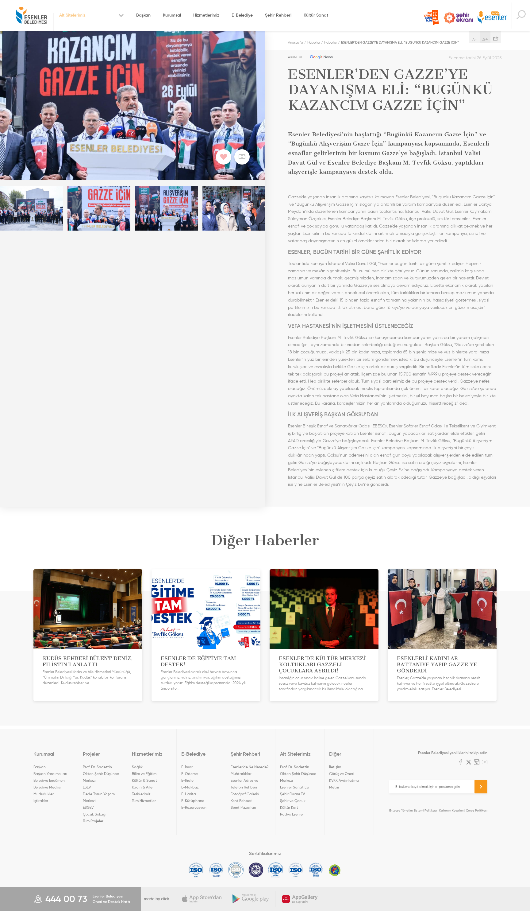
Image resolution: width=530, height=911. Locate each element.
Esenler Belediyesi (31, 15)
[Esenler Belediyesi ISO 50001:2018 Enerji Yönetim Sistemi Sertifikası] (315, 869)
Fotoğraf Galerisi (245, 794)
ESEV (87, 787)
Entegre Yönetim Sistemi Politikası (413, 810)
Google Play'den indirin (250, 899)
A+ (485, 39)
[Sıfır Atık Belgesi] (335, 869)
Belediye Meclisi (47, 787)
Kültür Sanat (316, 15)
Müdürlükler (43, 794)
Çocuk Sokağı (94, 814)
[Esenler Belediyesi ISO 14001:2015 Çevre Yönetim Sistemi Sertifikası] (216, 869)
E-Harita (188, 794)
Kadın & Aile (142, 787)
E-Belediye (242, 15)
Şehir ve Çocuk (292, 800)
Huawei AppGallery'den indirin (300, 899)
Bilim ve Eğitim (144, 773)
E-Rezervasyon (193, 807)
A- (474, 39)
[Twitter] (468, 762)
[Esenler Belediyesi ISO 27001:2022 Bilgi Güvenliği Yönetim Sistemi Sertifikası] (236, 869)
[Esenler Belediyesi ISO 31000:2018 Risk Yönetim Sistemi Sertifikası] (275, 869)
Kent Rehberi (241, 800)
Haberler (313, 42)
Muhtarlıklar (241, 773)
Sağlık (137, 767)
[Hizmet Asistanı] (521, 15)
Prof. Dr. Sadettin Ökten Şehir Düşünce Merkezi (101, 774)
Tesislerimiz (141, 794)
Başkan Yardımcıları (50, 773)
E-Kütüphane (192, 800)
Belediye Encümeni (49, 780)
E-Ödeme (189, 773)
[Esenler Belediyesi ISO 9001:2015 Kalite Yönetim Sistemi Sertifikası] (196, 869)
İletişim (335, 767)
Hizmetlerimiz (206, 15)
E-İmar (187, 767)
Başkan (143, 15)
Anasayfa (295, 42)
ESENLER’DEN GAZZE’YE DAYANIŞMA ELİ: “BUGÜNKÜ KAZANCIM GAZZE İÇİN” (400, 42)
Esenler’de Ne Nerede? (249, 767)
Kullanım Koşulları (451, 810)
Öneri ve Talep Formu (431, 17)
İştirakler (40, 800)
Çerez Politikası (476, 810)
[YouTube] (484, 762)
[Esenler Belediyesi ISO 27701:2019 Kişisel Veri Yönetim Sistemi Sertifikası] (256, 869)
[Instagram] (476, 762)
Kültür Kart (289, 807)
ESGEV (88, 807)
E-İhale (187, 780)
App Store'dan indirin (201, 899)
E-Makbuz (190, 787)
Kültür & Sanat (144, 780)
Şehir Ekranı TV (458, 17)
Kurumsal (172, 15)
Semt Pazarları (243, 807)
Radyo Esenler (492, 18)
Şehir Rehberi (278, 15)
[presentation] (21, 208)
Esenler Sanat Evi (294, 787)
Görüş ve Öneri (341, 773)
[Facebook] (460, 762)
